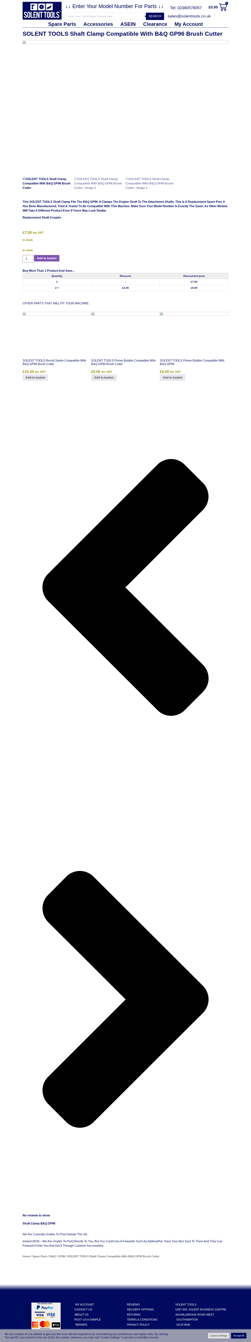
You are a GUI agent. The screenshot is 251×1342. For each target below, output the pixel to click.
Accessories (98, 24)
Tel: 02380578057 (186, 8)
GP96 (61, 1256)
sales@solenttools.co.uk (189, 16)
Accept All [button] (238, 1335)
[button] (125, 588)
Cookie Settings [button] (218, 1335)
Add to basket (46, 258)
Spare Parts (62, 24)
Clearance (155, 24)
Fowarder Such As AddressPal (143, 1241)
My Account (189, 24)
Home (26, 1256)
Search (155, 16)
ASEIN (128, 24)
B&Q (53, 1256)
